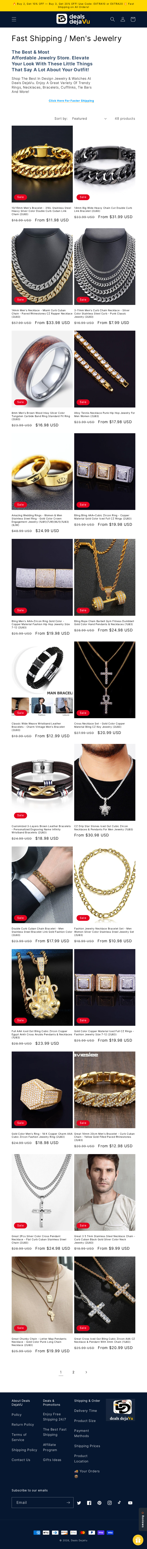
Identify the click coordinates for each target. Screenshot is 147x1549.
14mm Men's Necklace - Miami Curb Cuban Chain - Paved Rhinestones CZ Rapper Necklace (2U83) (42, 313)
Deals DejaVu (79, 1540)
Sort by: (61, 118)
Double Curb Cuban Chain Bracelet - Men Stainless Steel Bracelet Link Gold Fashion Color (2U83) (42, 931)
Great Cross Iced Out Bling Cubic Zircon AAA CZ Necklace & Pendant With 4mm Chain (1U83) (104, 1340)
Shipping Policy (24, 1450)
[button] (14, 19)
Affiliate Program (50, 1447)
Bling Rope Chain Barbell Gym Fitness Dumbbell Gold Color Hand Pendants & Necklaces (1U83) (104, 623)
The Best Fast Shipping (55, 1432)
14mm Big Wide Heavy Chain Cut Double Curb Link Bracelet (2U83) (103, 209)
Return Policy (23, 1424)
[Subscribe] (68, 1502)
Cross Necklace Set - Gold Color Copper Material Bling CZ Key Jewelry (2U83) (99, 725)
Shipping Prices (87, 1446)
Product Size (85, 1421)
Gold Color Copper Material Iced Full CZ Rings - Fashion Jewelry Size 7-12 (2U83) (104, 1033)
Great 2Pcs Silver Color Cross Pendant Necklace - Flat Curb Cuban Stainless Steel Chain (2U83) (39, 1239)
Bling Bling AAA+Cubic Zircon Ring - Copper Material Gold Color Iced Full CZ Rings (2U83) (103, 517)
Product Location (81, 1458)
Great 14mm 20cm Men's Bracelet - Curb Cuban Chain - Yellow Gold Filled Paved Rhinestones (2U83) (104, 1137)
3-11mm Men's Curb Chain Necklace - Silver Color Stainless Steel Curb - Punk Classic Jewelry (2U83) (102, 313)
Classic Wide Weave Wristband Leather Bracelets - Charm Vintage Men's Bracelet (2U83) (38, 726)
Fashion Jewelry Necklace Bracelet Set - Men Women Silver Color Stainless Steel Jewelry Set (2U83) (104, 931)
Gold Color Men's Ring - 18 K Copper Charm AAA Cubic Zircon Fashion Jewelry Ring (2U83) (42, 1135)
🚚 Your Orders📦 (87, 1473)
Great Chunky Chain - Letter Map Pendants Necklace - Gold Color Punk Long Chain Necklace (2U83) (39, 1342)
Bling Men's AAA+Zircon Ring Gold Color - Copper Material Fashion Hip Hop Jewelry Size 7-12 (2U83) (41, 624)
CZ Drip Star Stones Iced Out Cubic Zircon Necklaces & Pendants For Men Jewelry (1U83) (103, 828)
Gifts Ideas (52, 1460)
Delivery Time (85, 1411)
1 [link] (61, 1372)
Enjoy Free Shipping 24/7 (54, 1416)
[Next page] (86, 1372)
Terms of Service (19, 1437)
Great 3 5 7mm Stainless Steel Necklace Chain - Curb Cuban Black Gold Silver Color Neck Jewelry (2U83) (104, 1239)
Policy (17, 1415)
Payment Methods (81, 1433)
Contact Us (21, 1460)
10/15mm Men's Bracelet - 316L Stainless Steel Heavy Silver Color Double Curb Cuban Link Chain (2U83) (41, 211)
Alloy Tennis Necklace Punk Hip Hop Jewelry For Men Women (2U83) (104, 414)
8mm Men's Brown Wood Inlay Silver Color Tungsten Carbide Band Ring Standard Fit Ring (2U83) (41, 416)
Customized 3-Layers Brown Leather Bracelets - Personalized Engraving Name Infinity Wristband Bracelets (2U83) (41, 829)
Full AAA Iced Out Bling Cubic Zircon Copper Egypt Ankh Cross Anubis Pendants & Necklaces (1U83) (42, 1034)
